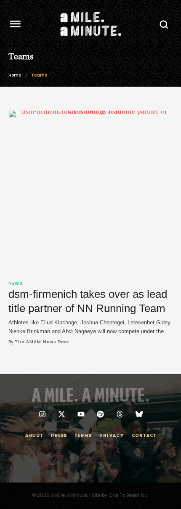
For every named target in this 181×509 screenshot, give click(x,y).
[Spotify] (100, 414)
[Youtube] (81, 414)
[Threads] (119, 414)
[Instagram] (42, 414)
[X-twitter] (61, 414)
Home (14, 75)
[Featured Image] (91, 193)
